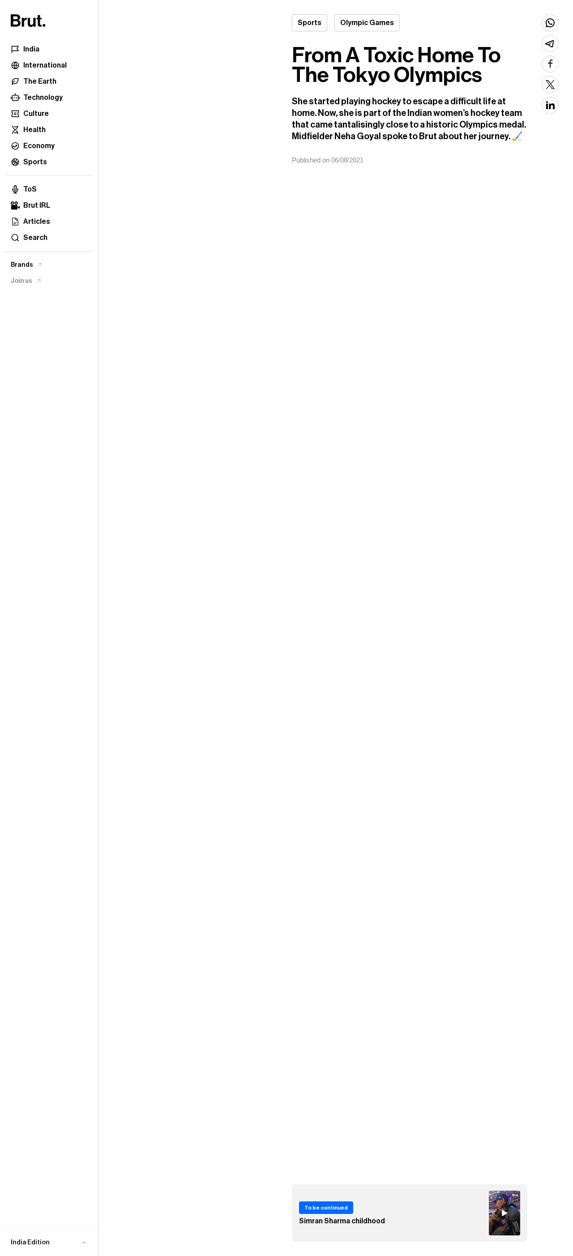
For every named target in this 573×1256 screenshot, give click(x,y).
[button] (49, 1243)
